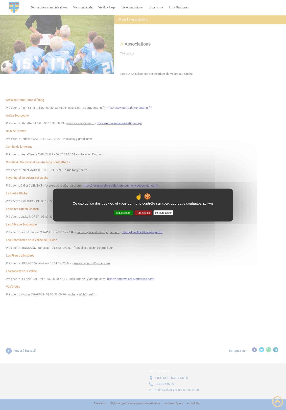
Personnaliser (163, 212)
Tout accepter (123, 212)
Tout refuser (143, 212)
